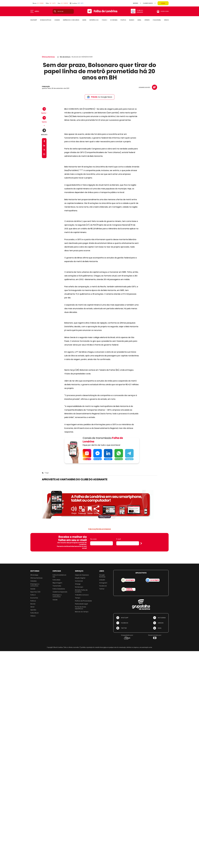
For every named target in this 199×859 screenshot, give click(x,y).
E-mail (118, 539)
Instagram (103, 583)
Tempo (77, 598)
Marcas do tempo (81, 612)
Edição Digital (80, 578)
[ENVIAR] (141, 543)
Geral (32, 607)
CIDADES (57, 20)
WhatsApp (34, 575)
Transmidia (57, 586)
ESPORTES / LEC (94, 20)
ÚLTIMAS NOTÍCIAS (45, 20)
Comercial (79, 581)
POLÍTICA (123, 20)
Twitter (101, 589)
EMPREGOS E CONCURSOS (71, 20)
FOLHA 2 (104, 20)
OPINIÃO (147, 20)
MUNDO (131, 20)
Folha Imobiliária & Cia (59, 576)
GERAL (139, 20)
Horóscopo (79, 587)
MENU (37, 11)
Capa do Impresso (82, 575)
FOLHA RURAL (157, 20)
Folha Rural (34, 613)
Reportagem (57, 583)
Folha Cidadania (59, 589)
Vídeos (32, 616)
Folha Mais (56, 580)
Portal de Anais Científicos (80, 608)
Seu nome (93, 539)
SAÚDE (84, 20)
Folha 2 (33, 595)
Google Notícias (102, 576)
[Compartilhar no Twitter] (44, 150)
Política (33, 601)
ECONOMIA (113, 20)
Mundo (32, 604)
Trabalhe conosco (82, 595)
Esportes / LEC (35, 592)
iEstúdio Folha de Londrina (81, 591)
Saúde (32, 589)
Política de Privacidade (83, 601)
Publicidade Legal (81, 604)
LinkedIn (102, 580)
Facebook (103, 586)
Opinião (33, 610)
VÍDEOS (166, 20)
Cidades (33, 581)
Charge (77, 584)
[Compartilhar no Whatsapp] (44, 154)
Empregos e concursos (34, 585)
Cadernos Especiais (60, 592)
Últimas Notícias (48, 57)
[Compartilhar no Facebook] (44, 141)
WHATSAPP (33, 20)
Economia (34, 598)
